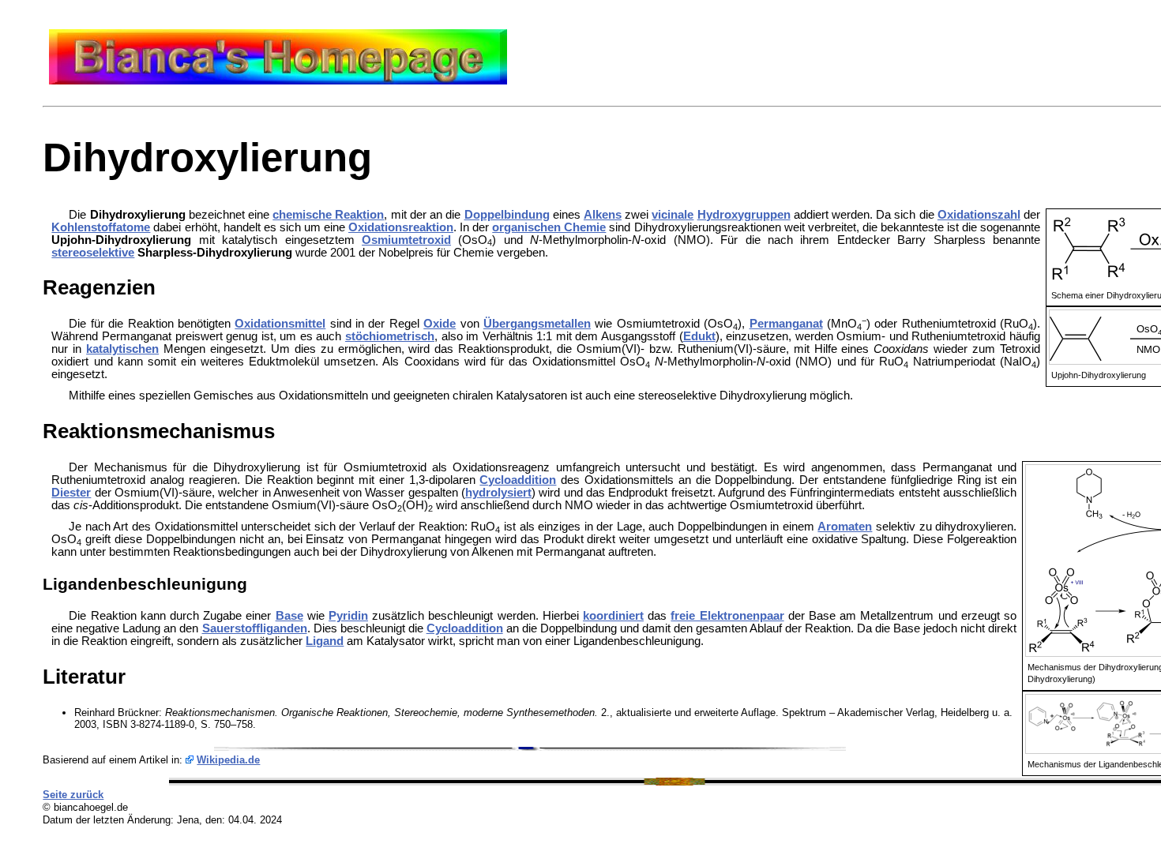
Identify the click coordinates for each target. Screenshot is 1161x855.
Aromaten (844, 526)
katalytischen (122, 349)
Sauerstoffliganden (254, 628)
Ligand (325, 641)
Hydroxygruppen (744, 214)
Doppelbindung (507, 214)
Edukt (699, 336)
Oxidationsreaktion (400, 227)
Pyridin (348, 615)
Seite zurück (73, 795)
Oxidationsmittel (280, 323)
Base (289, 615)
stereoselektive (92, 252)
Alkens (603, 214)
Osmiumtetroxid (406, 240)
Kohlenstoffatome (100, 227)
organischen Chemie (549, 227)
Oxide (439, 323)
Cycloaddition (517, 480)
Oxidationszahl (978, 214)
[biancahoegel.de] (278, 80)
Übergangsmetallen (537, 323)
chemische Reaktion (328, 214)
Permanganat (786, 323)
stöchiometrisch (389, 336)
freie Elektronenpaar (727, 615)
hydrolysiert (498, 492)
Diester (71, 492)
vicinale (672, 214)
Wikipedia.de (228, 760)
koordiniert (613, 615)
